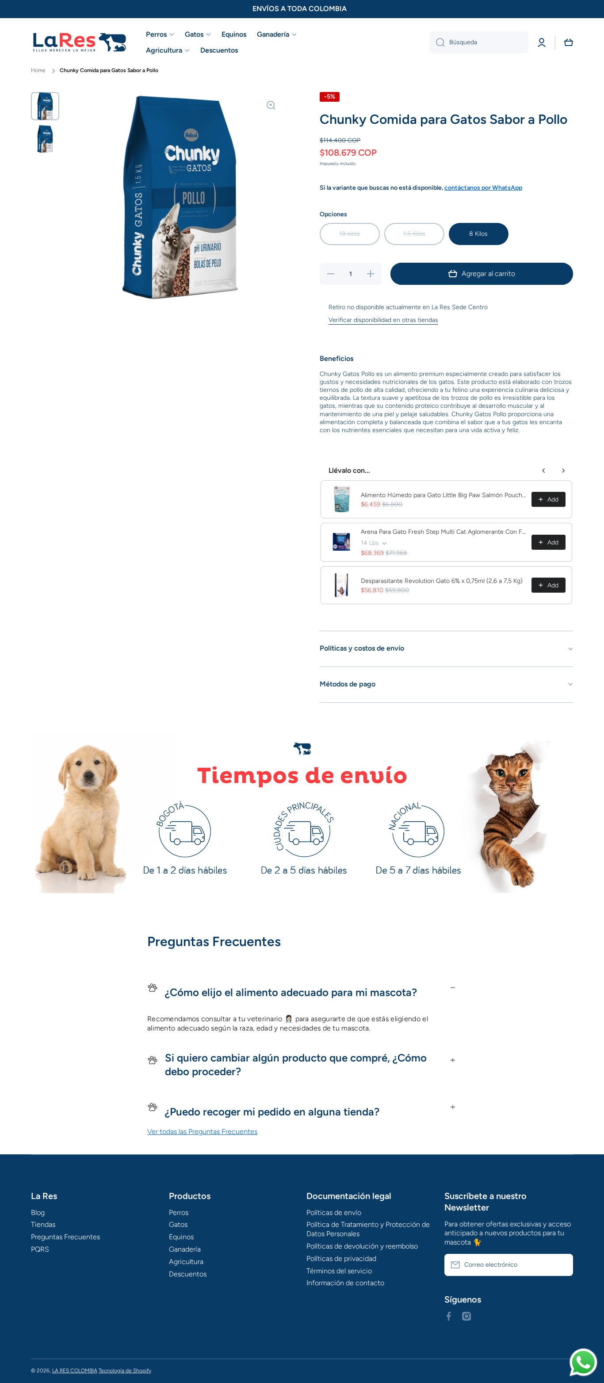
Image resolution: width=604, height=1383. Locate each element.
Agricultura (186, 1261)
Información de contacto (345, 1283)
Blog (38, 1212)
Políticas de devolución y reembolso (362, 1246)
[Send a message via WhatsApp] (583, 1362)
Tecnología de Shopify (125, 1371)
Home (38, 70)
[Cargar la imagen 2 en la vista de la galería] (45, 139)
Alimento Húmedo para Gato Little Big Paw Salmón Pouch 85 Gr (443, 495)
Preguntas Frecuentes (65, 1237)
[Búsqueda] (437, 42)
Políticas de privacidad (341, 1258)
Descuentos (187, 1274)
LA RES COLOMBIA (74, 1371)
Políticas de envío (333, 1212)
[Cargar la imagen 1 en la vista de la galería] (45, 106)
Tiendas (43, 1224)
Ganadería (185, 1249)
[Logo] (79, 42)
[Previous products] (544, 470)
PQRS (40, 1249)
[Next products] (563, 470)
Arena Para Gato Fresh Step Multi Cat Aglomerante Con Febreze (443, 532)
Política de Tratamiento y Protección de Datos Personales (368, 1229)
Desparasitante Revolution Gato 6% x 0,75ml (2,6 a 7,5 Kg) (442, 581)
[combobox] (478, 42)
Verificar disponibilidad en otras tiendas (383, 320)
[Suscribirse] (562, 1265)
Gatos (178, 1224)
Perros (178, 1212)
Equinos (181, 1237)
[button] (568, 42)
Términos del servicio (339, 1271)
